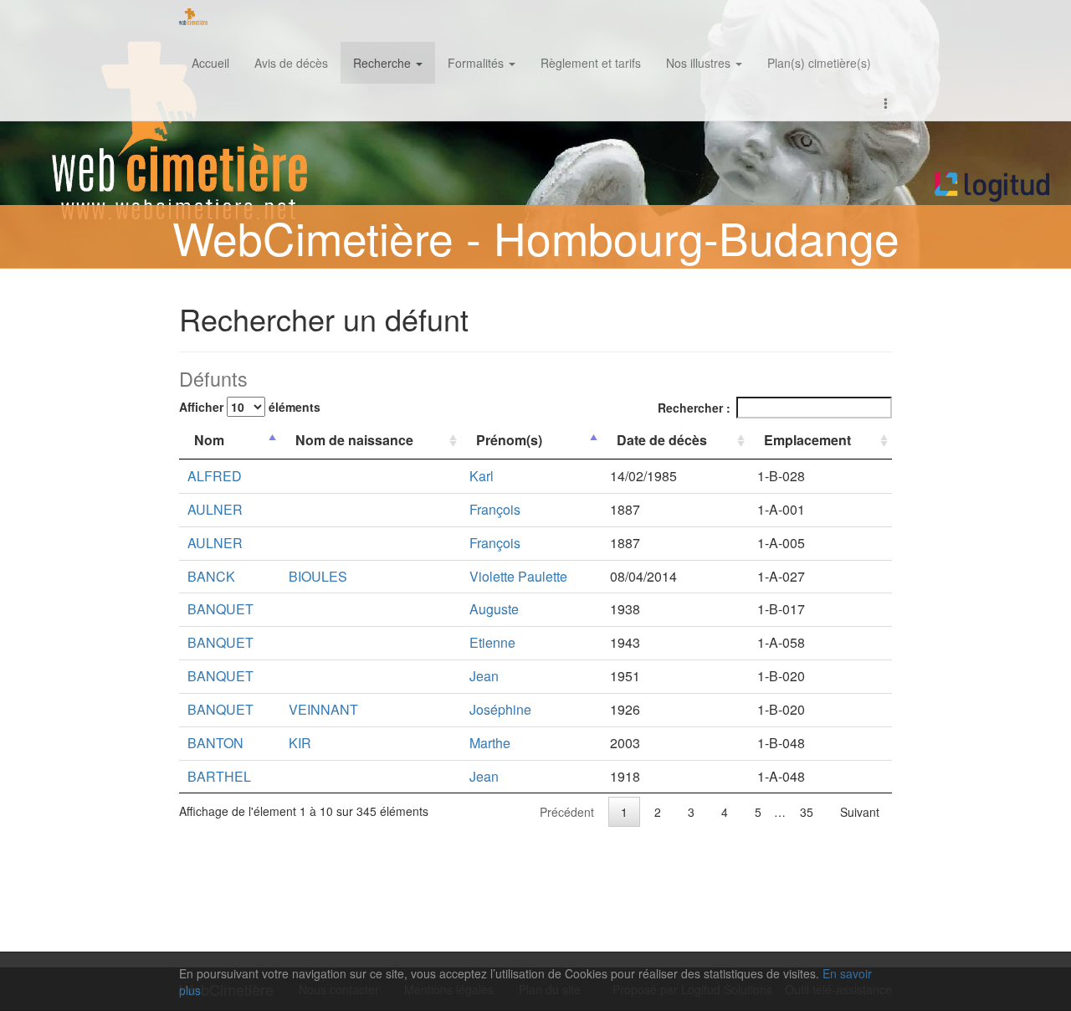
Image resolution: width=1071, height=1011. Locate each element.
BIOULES (318, 576)
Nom (209, 439)
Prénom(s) (509, 439)
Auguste (494, 608)
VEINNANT (323, 709)
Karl (481, 475)
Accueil (210, 62)
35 (806, 811)
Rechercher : (694, 407)
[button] (886, 102)
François (494, 509)
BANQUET (220, 608)
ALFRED (214, 475)
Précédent (567, 811)
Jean (484, 675)
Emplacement (807, 439)
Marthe (489, 742)
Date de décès (662, 439)
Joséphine (500, 709)
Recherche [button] (383, 62)
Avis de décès (291, 62)
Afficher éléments (249, 406)
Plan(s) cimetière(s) (819, 62)
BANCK (211, 576)
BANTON (215, 742)
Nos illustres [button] (700, 62)
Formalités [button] (477, 62)
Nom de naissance (354, 439)
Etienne (492, 642)
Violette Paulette (518, 576)
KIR (300, 742)
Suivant (859, 811)
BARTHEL (219, 776)
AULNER (215, 509)
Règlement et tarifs (591, 62)
